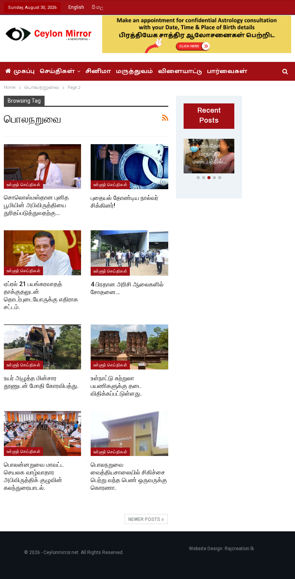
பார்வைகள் (227, 71)
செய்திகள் (57, 71)
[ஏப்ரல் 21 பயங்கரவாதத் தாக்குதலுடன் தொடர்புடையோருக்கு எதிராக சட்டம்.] (42, 252)
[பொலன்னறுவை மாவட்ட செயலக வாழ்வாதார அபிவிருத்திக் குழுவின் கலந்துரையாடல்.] (42, 433)
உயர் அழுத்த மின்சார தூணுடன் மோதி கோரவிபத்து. (41, 381)
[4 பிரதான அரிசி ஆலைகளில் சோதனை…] (129, 252)
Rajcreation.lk (239, 548)
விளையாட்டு (180, 71)
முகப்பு (24, 71)
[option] (209, 157)
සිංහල (97, 7)
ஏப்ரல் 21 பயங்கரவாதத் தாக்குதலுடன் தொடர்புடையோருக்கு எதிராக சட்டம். (41, 295)
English (76, 7)
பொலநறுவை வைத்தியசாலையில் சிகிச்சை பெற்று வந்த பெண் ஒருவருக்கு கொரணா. (129, 476)
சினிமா (98, 71)
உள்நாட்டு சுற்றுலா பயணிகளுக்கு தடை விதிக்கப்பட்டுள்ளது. (116, 385)
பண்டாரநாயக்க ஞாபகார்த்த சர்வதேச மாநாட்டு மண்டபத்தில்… (209, 145)
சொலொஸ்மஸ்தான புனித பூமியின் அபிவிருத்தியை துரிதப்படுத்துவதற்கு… (36, 205)
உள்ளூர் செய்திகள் (23, 184)
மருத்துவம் (134, 71)
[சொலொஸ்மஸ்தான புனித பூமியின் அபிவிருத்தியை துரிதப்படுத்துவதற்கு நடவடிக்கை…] (42, 166)
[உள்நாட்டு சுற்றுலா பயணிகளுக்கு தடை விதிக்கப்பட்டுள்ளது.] (129, 346)
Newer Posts (144, 519)
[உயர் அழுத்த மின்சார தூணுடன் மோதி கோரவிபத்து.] (42, 346)
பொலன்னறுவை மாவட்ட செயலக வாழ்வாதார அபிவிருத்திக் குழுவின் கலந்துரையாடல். (34, 476)
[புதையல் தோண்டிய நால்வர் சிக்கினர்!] (129, 166)
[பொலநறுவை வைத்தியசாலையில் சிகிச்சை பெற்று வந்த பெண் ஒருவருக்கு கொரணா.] (129, 433)
